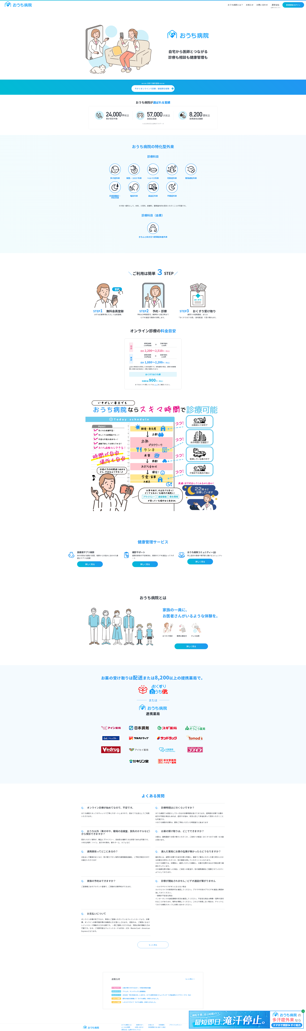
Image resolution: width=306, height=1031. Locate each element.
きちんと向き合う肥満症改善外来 (153, 236)
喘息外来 (134, 195)
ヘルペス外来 (153, 178)
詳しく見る (90, 564)
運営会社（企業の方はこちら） (131, 1029)
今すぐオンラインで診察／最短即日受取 (152, 88)
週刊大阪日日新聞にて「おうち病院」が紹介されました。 (141, 998)
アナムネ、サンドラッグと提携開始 (134, 991)
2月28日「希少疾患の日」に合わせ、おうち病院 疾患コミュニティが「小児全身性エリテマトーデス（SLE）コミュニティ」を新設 (157, 995)
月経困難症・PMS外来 (115, 196)
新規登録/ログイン (293, 5)
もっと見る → (190, 979)
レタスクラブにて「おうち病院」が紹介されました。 (140, 1002)
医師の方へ (139, 1025)
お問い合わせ (262, 5)
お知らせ (250, 5)
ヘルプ (156, 385)
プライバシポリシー (175, 1025)
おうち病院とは (126, 1025)
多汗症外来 (115, 178)
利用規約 (161, 1025)
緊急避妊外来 (191, 178)
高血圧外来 (153, 195)
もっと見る (153, 945)
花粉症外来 (172, 178)
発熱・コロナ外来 (134, 178)
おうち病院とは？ (235, 5)
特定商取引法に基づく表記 (156, 1027)
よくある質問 (125, 1027)
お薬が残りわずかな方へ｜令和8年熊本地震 (137, 988)
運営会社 (275, 6)
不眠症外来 (172, 195)
